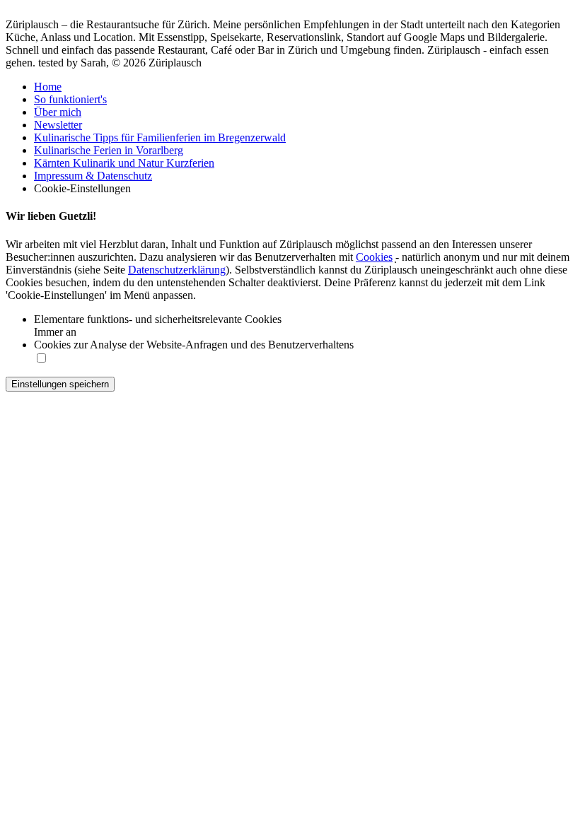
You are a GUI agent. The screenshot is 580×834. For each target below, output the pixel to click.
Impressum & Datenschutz (93, 176)
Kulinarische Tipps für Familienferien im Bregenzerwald (160, 137)
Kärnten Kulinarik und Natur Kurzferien (124, 163)
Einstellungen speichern (60, 384)
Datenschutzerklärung (177, 270)
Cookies (374, 257)
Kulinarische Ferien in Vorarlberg (108, 150)
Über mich (57, 112)
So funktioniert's (70, 99)
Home (48, 87)
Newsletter (58, 125)
